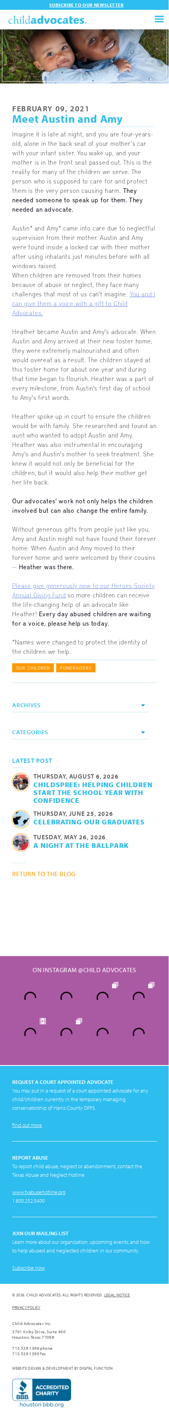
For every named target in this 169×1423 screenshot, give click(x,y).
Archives (26, 705)
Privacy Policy (26, 1307)
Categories (30, 732)
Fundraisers (76, 668)
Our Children (33, 668)
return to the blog (43, 874)
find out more (27, 1125)
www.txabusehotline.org (39, 1192)
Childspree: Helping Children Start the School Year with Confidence (92, 792)
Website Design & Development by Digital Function (62, 1368)
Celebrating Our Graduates (89, 821)
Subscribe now (28, 1267)
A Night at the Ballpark (81, 845)
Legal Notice (117, 1295)
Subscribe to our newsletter (86, 5)
